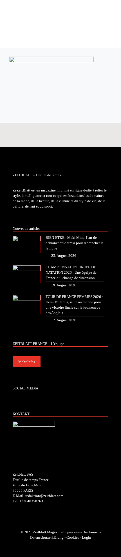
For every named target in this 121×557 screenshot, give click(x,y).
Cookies (72, 537)
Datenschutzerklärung (47, 537)
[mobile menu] (113, 11)
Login (86, 537)
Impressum (71, 532)
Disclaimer (90, 532)
